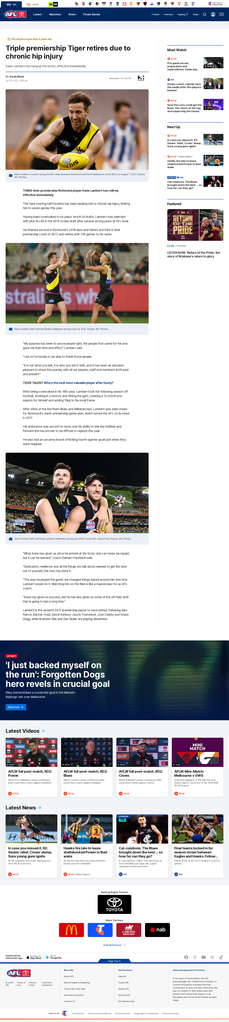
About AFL (69, 976)
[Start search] (204, 14)
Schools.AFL (124, 995)
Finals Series (91, 14)
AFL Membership (126, 1001)
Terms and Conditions (99, 1013)
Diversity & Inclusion (74, 995)
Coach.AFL (123, 982)
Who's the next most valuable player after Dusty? (79, 383)
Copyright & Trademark (146, 1013)
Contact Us (69, 1001)
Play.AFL (122, 976)
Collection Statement (47, 983)
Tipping (181, 14)
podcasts (181, 246)
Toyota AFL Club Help (74, 989)
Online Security (170, 1013)
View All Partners (112, 945)
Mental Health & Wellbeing (77, 982)
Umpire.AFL (123, 989)
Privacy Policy (33, 983)
